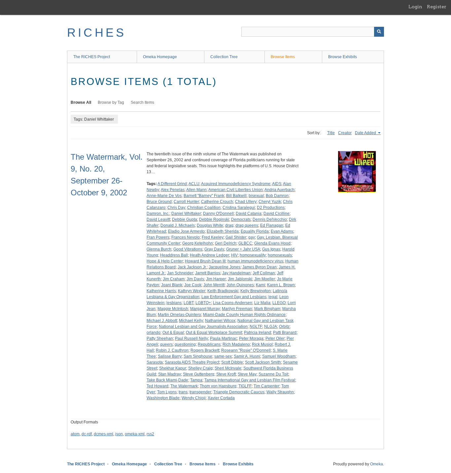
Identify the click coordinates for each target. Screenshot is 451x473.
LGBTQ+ (203, 302)
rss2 (150, 434)
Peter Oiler (275, 338)
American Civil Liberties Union (235, 189)
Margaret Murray (205, 308)
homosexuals (280, 255)
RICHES (96, 32)
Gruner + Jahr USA (243, 249)
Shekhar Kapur (172, 368)
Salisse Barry (170, 356)
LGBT (188, 302)
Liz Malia (262, 302)
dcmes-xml (103, 434)
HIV (234, 255)
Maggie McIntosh (172, 308)
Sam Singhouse (198, 356)
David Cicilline (276, 213)
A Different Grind (172, 183)
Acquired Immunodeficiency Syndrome (235, 183)
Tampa (196, 380)
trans (183, 392)
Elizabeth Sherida (223, 231)
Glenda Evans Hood (272, 243)
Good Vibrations (187, 249)
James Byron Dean (259, 267)
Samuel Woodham (278, 356)
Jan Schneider (180, 273)
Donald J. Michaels (177, 225)
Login (415, 6)
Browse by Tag (111, 102)
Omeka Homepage (160, 57)
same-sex (223, 356)
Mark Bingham (267, 308)
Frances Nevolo (185, 237)
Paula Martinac (223, 338)
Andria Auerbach (279, 189)
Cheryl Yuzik (270, 201)
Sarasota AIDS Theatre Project (192, 362)
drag (229, 225)
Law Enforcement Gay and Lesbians (233, 297)
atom (75, 434)
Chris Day (176, 207)
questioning (185, 344)
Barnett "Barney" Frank (204, 195)
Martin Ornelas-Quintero (179, 314)
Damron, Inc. (158, 213)
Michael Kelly (191, 320)
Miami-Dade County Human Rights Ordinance (244, 314)
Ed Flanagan (271, 225)
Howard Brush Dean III (205, 261)
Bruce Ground (159, 201)
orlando (153, 332)
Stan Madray (169, 374)
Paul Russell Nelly (191, 338)
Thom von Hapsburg (218, 386)
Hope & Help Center (165, 261)
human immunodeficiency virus (255, 261)
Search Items (142, 102)
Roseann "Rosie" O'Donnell (246, 350)
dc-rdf (87, 434)
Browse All (81, 102)
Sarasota (155, 362)
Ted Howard (157, 386)
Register (436, 6)
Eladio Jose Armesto (186, 231)
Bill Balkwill (236, 195)
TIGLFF (245, 386)
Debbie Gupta (184, 219)
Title (331, 133)
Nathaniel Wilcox (220, 320)
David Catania (248, 213)
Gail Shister (236, 237)
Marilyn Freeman (237, 308)
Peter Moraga (251, 338)
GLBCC (245, 243)
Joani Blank (171, 285)
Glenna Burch (159, 249)
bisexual (256, 195)
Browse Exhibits (342, 57)
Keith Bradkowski (222, 291)
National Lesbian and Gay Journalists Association (203, 326)
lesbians (174, 302)
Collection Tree (224, 57)
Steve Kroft (226, 374)
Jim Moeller (264, 279)
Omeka (376, 464)
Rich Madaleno (236, 344)
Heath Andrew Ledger (209, 255)
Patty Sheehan (160, 338)
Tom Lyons (167, 392)
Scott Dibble (232, 362)
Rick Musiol (262, 344)
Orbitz (284, 326)
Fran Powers (158, 237)
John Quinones (240, 285)
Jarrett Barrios (207, 273)
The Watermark (184, 386)
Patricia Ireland (257, 332)
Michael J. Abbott (162, 320)
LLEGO (279, 302)
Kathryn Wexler (191, 291)
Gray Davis (214, 249)
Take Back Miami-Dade (167, 380)
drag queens (246, 225)
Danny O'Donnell (218, 213)
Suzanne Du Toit (273, 374)
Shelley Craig (200, 368)
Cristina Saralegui (239, 207)
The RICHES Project (91, 57)
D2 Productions (271, 207)
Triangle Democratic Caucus (238, 392)
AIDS (276, 183)
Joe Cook (192, 285)
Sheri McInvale (228, 368)
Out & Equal (173, 332)
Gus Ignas (271, 249)
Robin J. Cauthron (172, 350)
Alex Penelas (173, 189)
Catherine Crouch (217, 201)
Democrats (241, 219)
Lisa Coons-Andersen (232, 302)
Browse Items (283, 57)
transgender (200, 392)
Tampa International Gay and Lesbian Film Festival (249, 380)
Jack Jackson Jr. (192, 267)
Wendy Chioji (194, 398)
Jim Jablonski (240, 279)
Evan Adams (282, 231)
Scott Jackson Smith (263, 362)
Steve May (247, 374)
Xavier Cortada (221, 398)
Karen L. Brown (281, 285)
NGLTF (256, 326)
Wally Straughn (280, 392)
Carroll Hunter (186, 201)
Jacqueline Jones (224, 267)
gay (251, 237)
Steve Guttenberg (198, 374)
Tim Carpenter (266, 386)
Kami (260, 285)
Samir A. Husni (247, 356)
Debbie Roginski (214, 219)
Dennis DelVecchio (270, 219)
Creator (345, 133)
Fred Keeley (213, 237)
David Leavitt (158, 219)
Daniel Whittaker (186, 213)
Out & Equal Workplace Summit (214, 332)
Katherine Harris (161, 291)
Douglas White (210, 225)
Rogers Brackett (205, 350)
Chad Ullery (246, 201)
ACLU (194, 183)
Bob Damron (277, 195)
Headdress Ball (174, 255)
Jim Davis (195, 279)
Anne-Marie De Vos (164, 195)
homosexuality (253, 255)
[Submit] (379, 32)
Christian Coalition (204, 207)
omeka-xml (135, 434)
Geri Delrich (225, 243)
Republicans (209, 344)
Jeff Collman (264, 273)
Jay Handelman (236, 273)
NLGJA (270, 326)
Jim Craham (174, 279)
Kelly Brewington (255, 291)
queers (166, 344)
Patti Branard (284, 332)
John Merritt (214, 285)
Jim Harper (216, 279)
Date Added (366, 133)
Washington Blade (163, 398)
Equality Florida (255, 231)
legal (272, 297)
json (119, 434)
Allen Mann (196, 189)
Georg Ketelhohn (197, 243)
